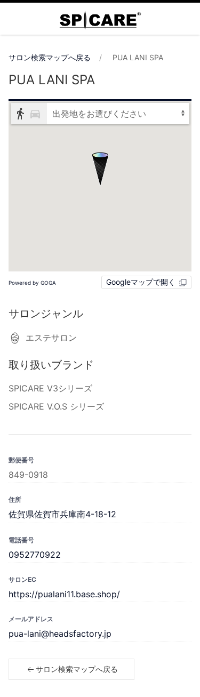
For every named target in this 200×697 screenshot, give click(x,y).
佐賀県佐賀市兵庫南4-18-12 (62, 514)
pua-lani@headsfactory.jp (60, 633)
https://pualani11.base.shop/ (64, 594)
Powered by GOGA (32, 282)
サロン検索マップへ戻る (50, 57)
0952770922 (35, 554)
